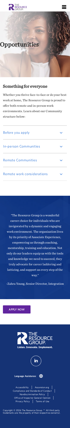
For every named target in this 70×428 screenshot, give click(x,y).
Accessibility (22, 387)
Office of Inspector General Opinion (32, 397)
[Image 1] (18, 7)
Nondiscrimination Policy (32, 394)
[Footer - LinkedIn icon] (36, 365)
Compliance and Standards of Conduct (32, 390)
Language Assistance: (25, 376)
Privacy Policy (23, 401)
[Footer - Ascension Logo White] (35, 340)
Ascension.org (42, 387)
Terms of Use (42, 401)
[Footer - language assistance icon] (41, 376)
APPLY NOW (17, 309)
